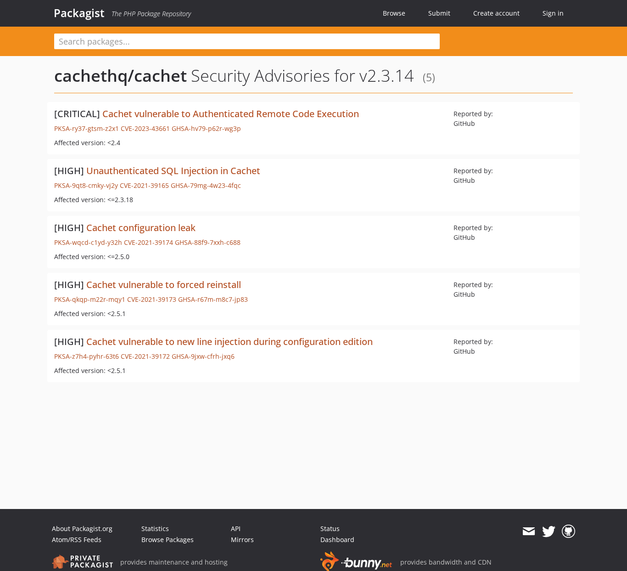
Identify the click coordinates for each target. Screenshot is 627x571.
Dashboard (337, 539)
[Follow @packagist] (548, 531)
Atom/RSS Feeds (76, 539)
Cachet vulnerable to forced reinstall (163, 284)
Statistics (155, 528)
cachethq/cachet (120, 75)
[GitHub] (568, 531)
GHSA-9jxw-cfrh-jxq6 (203, 356)
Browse (394, 13)
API (236, 528)
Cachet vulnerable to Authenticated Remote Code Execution (230, 113)
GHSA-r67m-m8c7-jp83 (213, 299)
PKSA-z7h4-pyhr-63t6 (86, 356)
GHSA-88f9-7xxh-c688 (208, 242)
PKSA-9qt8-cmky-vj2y (86, 185)
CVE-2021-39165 (144, 185)
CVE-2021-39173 (151, 299)
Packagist (79, 13)
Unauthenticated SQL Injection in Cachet (173, 170)
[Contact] (528, 531)
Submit (439, 13)
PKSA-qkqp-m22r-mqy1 (89, 299)
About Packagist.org (82, 528)
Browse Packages (167, 539)
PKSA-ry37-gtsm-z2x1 (86, 128)
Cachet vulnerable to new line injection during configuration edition (229, 341)
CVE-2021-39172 (145, 356)
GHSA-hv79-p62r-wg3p (206, 128)
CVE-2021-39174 (148, 242)
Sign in (553, 13)
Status (330, 528)
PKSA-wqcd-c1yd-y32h (88, 242)
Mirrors (242, 539)
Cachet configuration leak (141, 227)
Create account (496, 13)
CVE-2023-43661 (145, 128)
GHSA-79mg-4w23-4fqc (206, 185)
